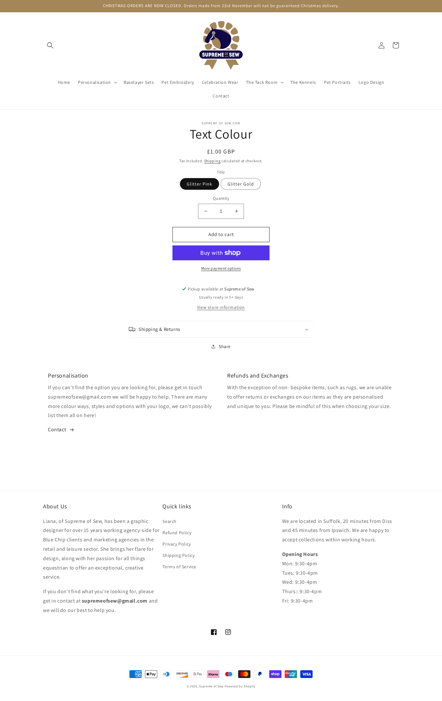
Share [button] (225, 346)
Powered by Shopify (240, 686)
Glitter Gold (240, 184)
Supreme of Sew (211, 686)
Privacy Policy (176, 544)
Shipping (212, 160)
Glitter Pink (199, 184)
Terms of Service (179, 567)
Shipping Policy (178, 555)
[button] (50, 45)
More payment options (221, 268)
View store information (221, 307)
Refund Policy (176, 533)
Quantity (221, 198)
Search (169, 521)
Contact (57, 429)
